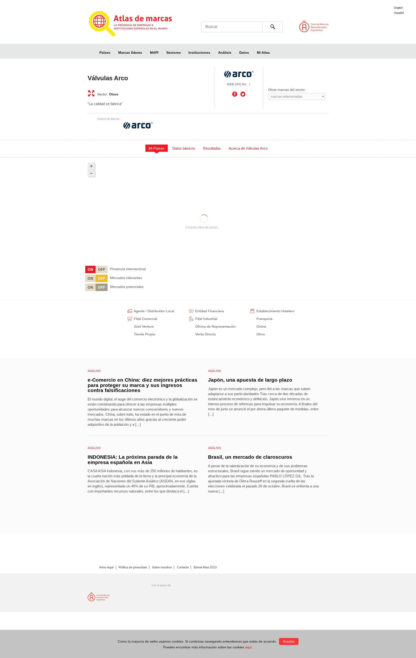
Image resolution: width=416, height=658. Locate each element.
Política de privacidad (133, 567)
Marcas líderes (130, 52)
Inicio (91, 52)
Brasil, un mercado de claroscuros (250, 457)
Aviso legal (106, 567)
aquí (248, 647)
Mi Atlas (263, 52)
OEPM (177, 597)
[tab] (156, 148)
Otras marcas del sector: (287, 90)
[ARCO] (138, 125)
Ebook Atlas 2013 (205, 567)
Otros (113, 94)
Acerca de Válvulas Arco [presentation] (248, 148)
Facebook (235, 94)
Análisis (224, 52)
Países (104, 52)
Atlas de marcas (136, 25)
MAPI (154, 52)
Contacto (183, 567)
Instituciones (199, 52)
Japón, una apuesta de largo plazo (250, 380)
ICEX (135, 597)
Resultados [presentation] (212, 148)
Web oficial (237, 84)
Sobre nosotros (162, 567)
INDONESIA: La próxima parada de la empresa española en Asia (133, 459)
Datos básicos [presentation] (183, 148)
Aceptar (289, 641)
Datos (244, 52)
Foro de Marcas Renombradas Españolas (395, 26)
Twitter (243, 94)
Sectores (173, 52)
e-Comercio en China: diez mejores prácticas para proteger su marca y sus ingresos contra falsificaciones (142, 385)
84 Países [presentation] (156, 148)
